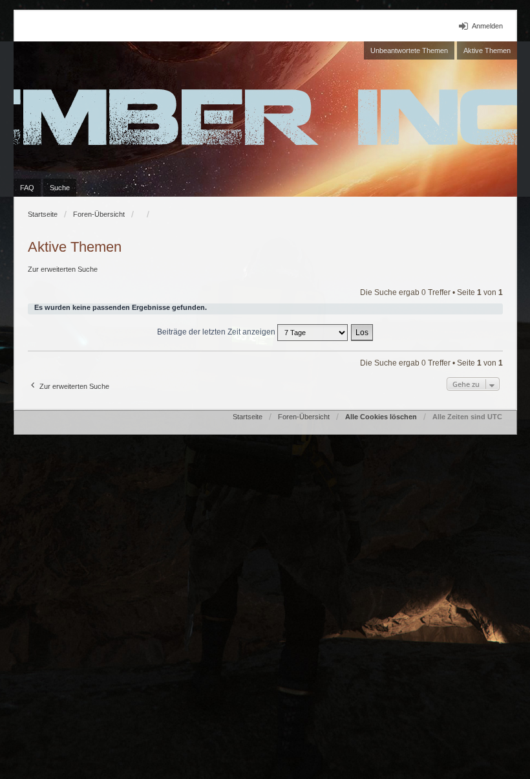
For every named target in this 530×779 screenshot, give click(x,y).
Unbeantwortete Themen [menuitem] (409, 50)
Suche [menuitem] (60, 188)
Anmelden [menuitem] (487, 26)
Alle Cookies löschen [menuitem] (381, 417)
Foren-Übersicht (99, 214)
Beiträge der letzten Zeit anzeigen (217, 331)
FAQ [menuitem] (27, 188)
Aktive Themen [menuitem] (487, 50)
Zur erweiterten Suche (63, 269)
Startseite (43, 214)
